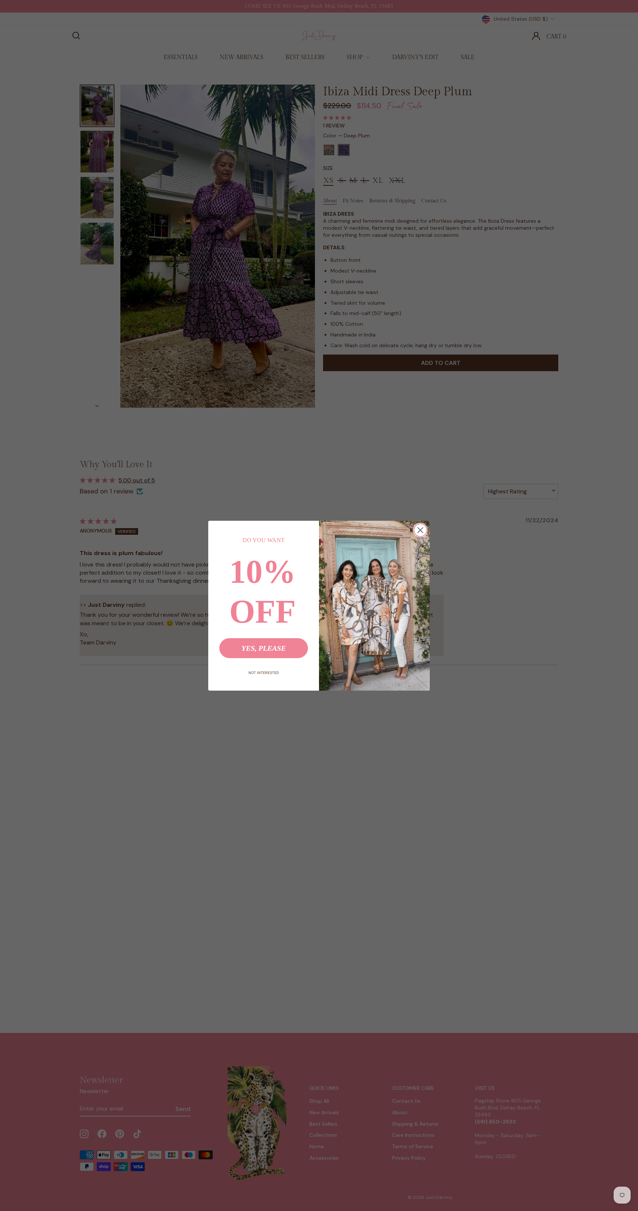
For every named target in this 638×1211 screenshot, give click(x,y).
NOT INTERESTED (263, 673)
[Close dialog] (420, 530)
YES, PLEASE (263, 648)
